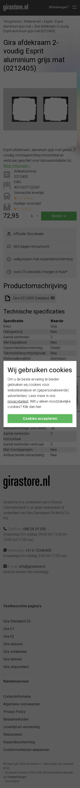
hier (38, 407)
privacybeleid (18, 401)
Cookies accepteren (40, 418)
